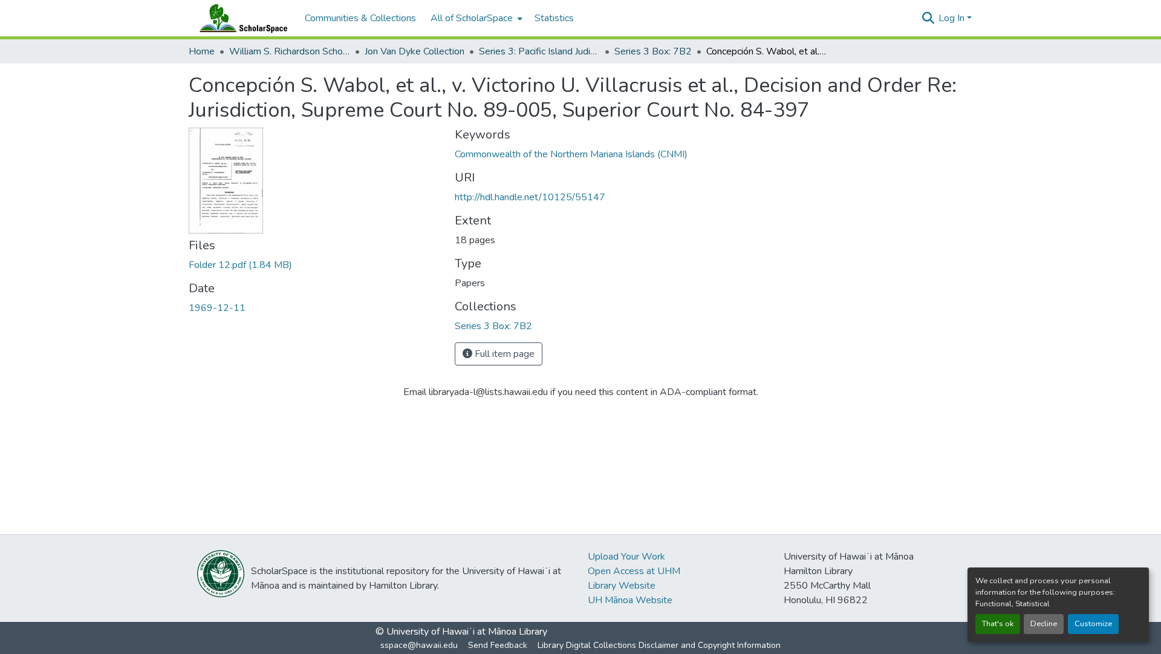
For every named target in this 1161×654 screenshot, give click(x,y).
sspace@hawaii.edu (419, 645)
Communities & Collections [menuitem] (360, 18)
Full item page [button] (503, 354)
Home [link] (202, 51)
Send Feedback (497, 645)
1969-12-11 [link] (217, 308)
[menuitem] (475, 18)
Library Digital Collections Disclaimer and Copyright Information (659, 645)
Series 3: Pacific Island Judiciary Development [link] (539, 51)
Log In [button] (952, 18)
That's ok (997, 623)
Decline (1043, 623)
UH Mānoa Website (630, 600)
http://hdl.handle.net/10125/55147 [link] (530, 197)
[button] (241, 18)
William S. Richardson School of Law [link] (289, 51)
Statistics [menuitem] (554, 18)
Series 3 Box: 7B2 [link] (653, 51)
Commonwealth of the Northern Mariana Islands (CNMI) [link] (571, 154)
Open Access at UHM (634, 571)
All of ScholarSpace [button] (472, 18)
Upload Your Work (626, 556)
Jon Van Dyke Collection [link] (414, 51)
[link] (314, 265)
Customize (1093, 623)
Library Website (621, 585)
